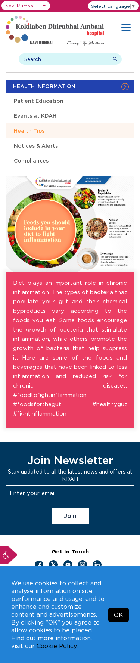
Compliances (31, 160)
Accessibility (8, 555)
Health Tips (29, 130)
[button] (25, 5)
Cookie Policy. (57, 645)
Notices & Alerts (36, 145)
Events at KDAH (35, 115)
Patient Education (38, 101)
